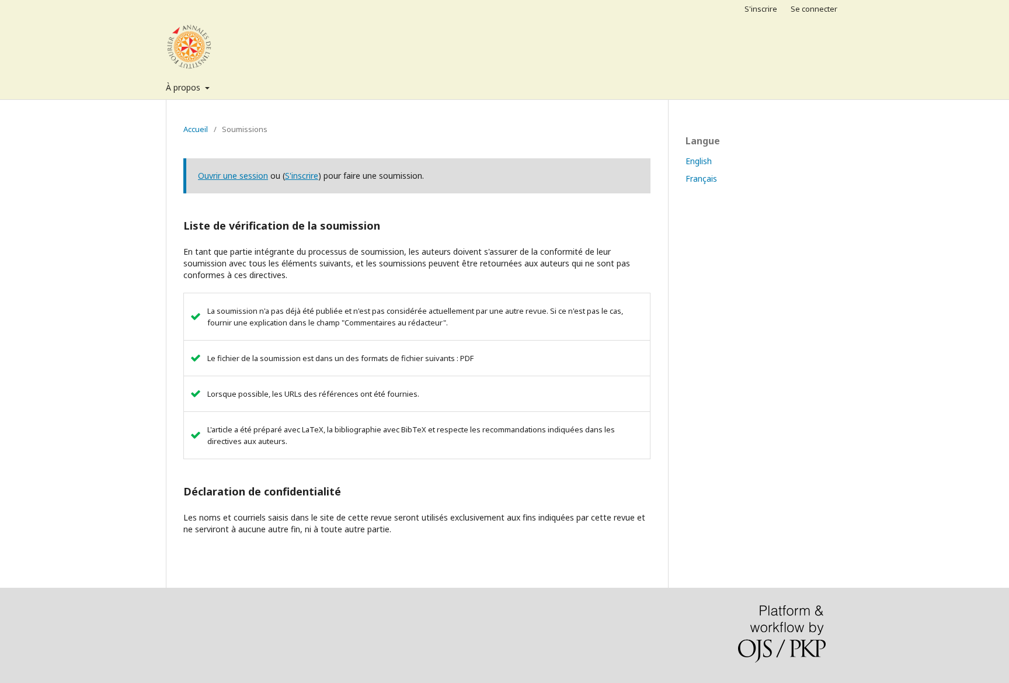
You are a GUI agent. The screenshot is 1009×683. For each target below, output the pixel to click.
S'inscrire (760, 9)
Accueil (195, 129)
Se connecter (814, 9)
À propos (184, 87)
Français (701, 178)
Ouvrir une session (233, 175)
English (699, 161)
